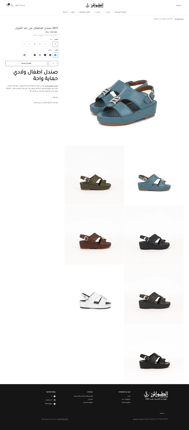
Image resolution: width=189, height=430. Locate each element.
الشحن (41, 35)
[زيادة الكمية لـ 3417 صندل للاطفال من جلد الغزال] (56, 63)
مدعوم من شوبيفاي (138, 419)
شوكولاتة (40, 55)
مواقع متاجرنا (126, 402)
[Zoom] (179, 31)
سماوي (55, 55)
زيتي (50, 55)
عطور (73, 12)
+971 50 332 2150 (62, 419)
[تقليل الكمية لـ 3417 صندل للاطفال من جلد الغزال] (50, 63)
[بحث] (12, 5)
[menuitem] (120, 12)
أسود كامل (24, 55)
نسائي (98, 12)
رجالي (108, 12)
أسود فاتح (34, 55)
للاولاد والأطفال (84, 12)
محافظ (65, 12)
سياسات (90, 392)
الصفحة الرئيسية (120, 12)
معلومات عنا (126, 399)
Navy (45, 55)
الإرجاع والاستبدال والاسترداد (83, 396)
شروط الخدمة (88, 402)
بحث (128, 396)
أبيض (29, 55)
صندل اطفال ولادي (51, 86)
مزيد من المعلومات (124, 392)
